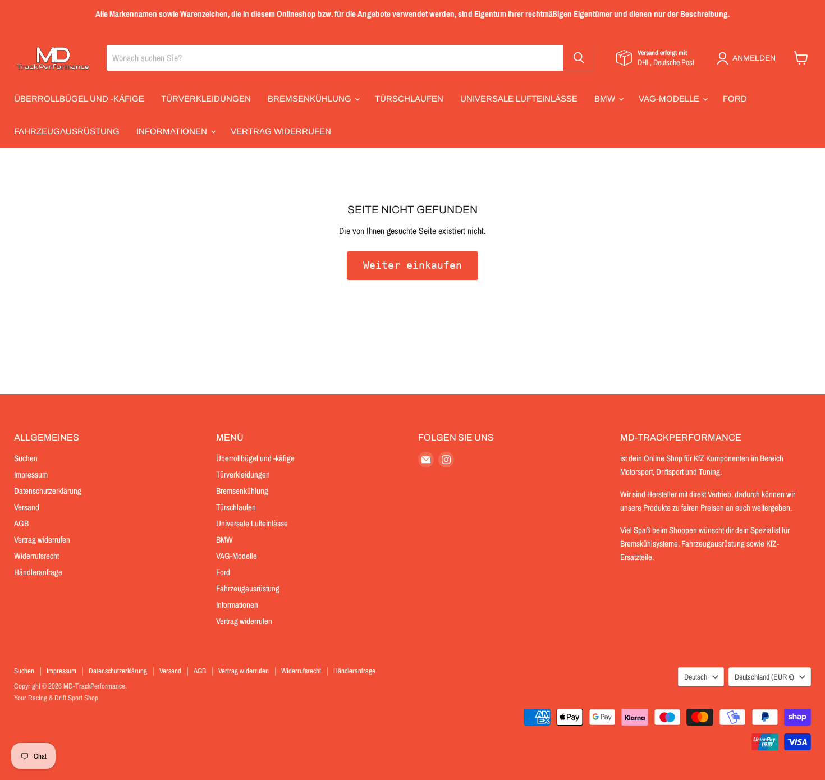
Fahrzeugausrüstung (67, 131)
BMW (605, 98)
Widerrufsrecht (36, 556)
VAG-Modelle (670, 98)
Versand (26, 507)
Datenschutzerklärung (47, 491)
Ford (735, 98)
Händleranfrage (38, 572)
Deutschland (764, 677)
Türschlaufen (409, 98)
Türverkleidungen (206, 98)
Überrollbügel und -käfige (79, 98)
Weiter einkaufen (412, 265)
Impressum (31, 474)
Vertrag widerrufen (281, 131)
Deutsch (695, 677)
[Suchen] (578, 58)
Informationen (172, 131)
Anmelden (754, 57)
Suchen (26, 458)
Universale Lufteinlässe (519, 98)
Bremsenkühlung (311, 98)
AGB (21, 523)
